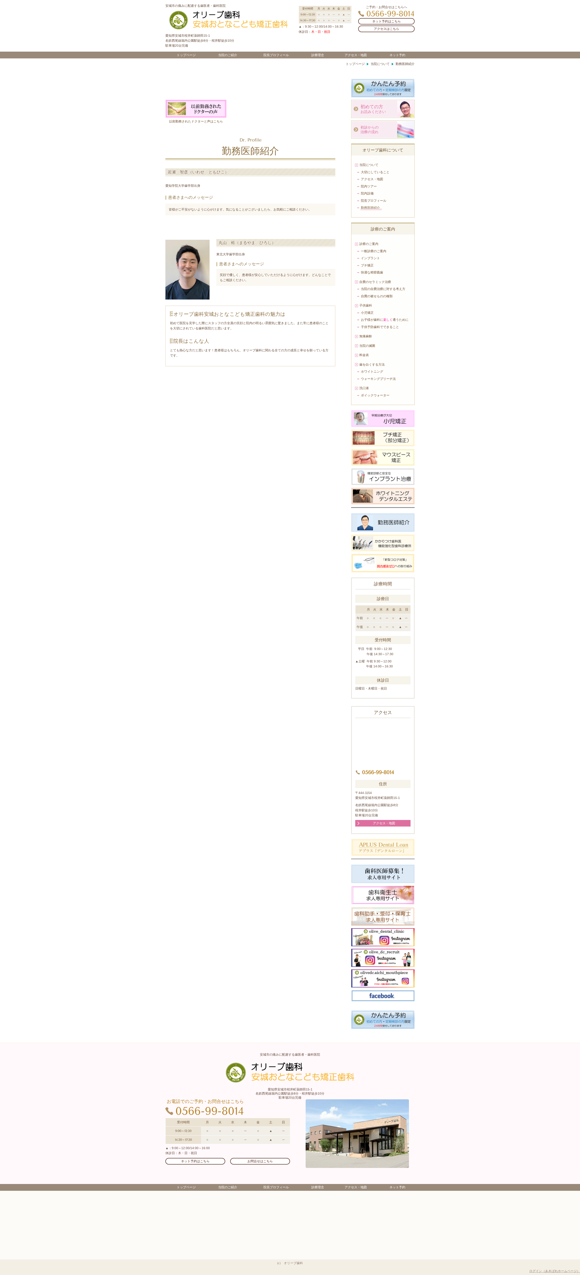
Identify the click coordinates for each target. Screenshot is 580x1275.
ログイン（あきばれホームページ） (554, 1271)
